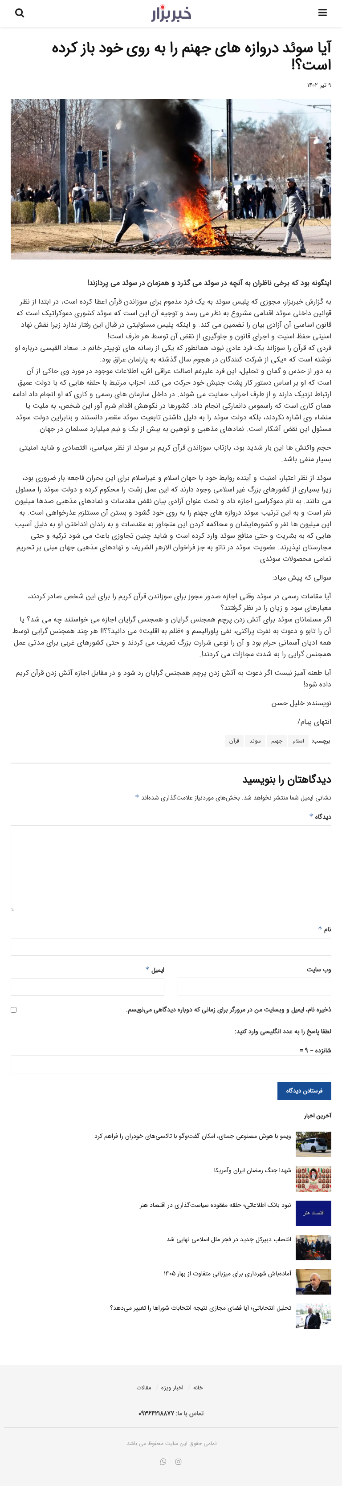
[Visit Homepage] (171, 13)
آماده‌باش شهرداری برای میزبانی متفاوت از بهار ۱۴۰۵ (227, 1274)
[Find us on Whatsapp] (163, 1462)
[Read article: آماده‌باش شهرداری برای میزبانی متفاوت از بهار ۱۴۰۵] (313, 1282)
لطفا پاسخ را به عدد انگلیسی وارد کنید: (283, 1031)
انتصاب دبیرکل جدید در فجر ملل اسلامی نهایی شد (229, 1239)
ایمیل (154, 970)
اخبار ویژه (172, 1388)
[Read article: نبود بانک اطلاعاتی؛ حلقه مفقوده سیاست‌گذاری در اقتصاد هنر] (313, 1213)
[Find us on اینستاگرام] (178, 1462)
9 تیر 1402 (319, 85)
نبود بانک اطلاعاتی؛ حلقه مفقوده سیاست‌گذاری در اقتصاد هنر (215, 1205)
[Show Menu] (322, 13)
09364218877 (156, 1413)
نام (324, 929)
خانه (198, 1388)
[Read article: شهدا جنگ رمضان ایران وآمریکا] (313, 1178)
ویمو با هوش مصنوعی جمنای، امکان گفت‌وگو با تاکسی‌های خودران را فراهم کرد (192, 1136)
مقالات (143, 1388)
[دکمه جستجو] (19, 13)
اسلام (298, 741)
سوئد (255, 741)
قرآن (234, 741)
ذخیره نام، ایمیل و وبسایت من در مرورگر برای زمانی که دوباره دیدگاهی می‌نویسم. (228, 1010)
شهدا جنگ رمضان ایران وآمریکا (252, 1170)
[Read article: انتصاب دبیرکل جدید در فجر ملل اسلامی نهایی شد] (313, 1247)
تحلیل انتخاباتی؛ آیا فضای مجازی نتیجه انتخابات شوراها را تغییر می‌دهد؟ (200, 1308)
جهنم (276, 741)
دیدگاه (320, 817)
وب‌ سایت (319, 969)
